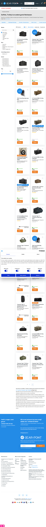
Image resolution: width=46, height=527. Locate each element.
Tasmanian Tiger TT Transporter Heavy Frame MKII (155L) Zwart (22, 306)
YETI (3, 39)
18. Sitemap (3, 485)
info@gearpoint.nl (24, 432)
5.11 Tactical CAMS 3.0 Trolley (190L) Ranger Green (37, 128)
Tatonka (29, 390)
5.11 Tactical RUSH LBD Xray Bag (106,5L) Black (22, 187)
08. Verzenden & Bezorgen (6, 470)
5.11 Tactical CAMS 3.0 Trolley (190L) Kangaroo (37, 99)
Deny (8, 275)
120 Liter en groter (6, 65)
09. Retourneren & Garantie (6, 471)
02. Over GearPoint (4, 461)
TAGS (3, 37)
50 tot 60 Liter (5, 61)
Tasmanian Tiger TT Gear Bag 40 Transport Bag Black (38, 69)
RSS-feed (30, 498)
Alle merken (4, 32)
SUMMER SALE (23, 460)
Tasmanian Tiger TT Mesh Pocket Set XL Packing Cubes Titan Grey (37, 365)
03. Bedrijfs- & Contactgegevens (7, 462)
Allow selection (23, 275)
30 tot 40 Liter (5, 58)
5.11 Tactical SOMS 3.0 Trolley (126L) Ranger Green (38, 334)
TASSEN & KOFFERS (5, 11)
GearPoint (4, 34)
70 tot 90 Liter (5, 63)
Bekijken (20, 54)
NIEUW (21, 459)
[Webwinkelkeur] (23, 505)
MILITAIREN (22, 467)
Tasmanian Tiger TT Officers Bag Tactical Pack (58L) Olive (22, 364)
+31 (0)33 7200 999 (33, 465)
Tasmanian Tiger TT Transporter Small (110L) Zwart (37, 217)
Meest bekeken (31, 27)
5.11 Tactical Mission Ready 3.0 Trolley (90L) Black (22, 216)
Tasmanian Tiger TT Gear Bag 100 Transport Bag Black (38, 40)
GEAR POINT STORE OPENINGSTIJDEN (29, 8)
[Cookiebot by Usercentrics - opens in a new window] (40, 251)
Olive (3, 45)
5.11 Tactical (4, 33)
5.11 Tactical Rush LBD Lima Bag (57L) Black (22, 69)
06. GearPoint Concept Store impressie (8, 467)
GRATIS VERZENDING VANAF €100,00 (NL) (9, 8)
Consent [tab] (8, 254)
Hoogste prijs (42, 27)
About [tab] (38, 254)
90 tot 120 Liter (5, 64)
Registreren (17, 459)
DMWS (26, 498)
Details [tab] (23, 254)
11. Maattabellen (4, 474)
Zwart (4, 44)
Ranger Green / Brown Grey (7, 46)
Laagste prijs (37, 27)
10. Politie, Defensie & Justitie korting (7, 473)
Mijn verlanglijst (17, 463)
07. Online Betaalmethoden (6, 468)
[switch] (17, 271)
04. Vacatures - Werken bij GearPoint (7, 464)
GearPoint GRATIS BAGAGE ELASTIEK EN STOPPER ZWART (22, 158)
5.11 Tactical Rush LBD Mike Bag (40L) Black (22, 40)
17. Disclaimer (3, 484)
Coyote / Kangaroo (6, 49)
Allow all (37, 275)
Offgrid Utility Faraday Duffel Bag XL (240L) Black (38, 305)
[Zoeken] (32, 3)
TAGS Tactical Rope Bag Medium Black (36, 246)
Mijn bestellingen (17, 461)
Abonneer (40, 445)
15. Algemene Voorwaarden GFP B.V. (7, 481)
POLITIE (21, 468)
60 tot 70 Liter (5, 62)
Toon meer (8, 18)
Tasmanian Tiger (5, 38)
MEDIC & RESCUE (23, 470)
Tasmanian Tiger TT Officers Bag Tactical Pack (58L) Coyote (37, 188)
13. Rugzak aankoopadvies (6, 478)
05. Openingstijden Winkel (5, 465)
